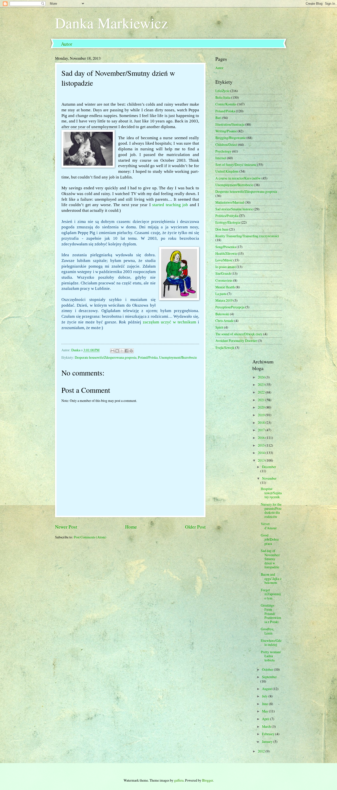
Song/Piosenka (225, 246)
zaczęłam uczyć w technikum (169, 322)
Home (131, 527)
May (265, 711)
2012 (261, 751)
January (267, 741)
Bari (218, 117)
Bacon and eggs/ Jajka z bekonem (271, 578)
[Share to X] (121, 350)
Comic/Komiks (225, 104)
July (265, 696)
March (267, 726)
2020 (261, 407)
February (268, 733)
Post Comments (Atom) (90, 537)
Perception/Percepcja (229, 307)
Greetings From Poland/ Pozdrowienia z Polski (271, 613)
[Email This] (112, 350)
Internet (220, 158)
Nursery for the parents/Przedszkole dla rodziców (271, 510)
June (265, 703)
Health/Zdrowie (226, 253)
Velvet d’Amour (269, 525)
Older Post (195, 527)
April (266, 718)
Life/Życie (222, 90)
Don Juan (221, 229)
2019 (261, 415)
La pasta (220, 293)
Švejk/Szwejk (224, 347)
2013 (261, 460)
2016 (261, 437)
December (269, 466)
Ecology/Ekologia (227, 222)
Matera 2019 (224, 300)
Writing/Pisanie (226, 131)
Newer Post (66, 527)
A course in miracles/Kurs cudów (238, 178)
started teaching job (170, 204)
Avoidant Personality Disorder (236, 340)
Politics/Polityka (226, 215)
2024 (261, 377)
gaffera (179, 780)
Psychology (223, 151)
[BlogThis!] (117, 350)
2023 (261, 384)
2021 (261, 399)
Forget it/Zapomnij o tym (271, 594)
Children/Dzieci (226, 144)
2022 (261, 392)
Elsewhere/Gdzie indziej (271, 642)
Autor (66, 43)
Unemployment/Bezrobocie (178, 357)
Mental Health (225, 287)
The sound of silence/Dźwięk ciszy (238, 334)
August (267, 688)
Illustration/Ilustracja (229, 124)
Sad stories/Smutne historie (234, 209)
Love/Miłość (224, 260)
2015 (261, 445)
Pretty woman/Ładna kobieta (271, 656)
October (268, 669)
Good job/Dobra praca (270, 539)
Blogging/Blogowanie (230, 137)
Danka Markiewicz (111, 23)
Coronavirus (223, 280)
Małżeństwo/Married (229, 202)
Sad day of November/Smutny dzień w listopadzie (270, 558)
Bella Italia (222, 97)
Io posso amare (225, 266)
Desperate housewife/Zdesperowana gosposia (105, 357)
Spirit (219, 327)
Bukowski (222, 314)
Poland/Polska (148, 357)
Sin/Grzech (223, 273)
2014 (261, 452)
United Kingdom (227, 171)
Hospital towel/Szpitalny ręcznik (271, 492)
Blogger (207, 780)
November (269, 478)
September (269, 676)
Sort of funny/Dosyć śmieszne (236, 164)
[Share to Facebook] (126, 350)
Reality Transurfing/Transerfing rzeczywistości (247, 236)
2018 (261, 422)
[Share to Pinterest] (131, 350)
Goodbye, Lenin (267, 631)
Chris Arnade (224, 320)
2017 (261, 430)
